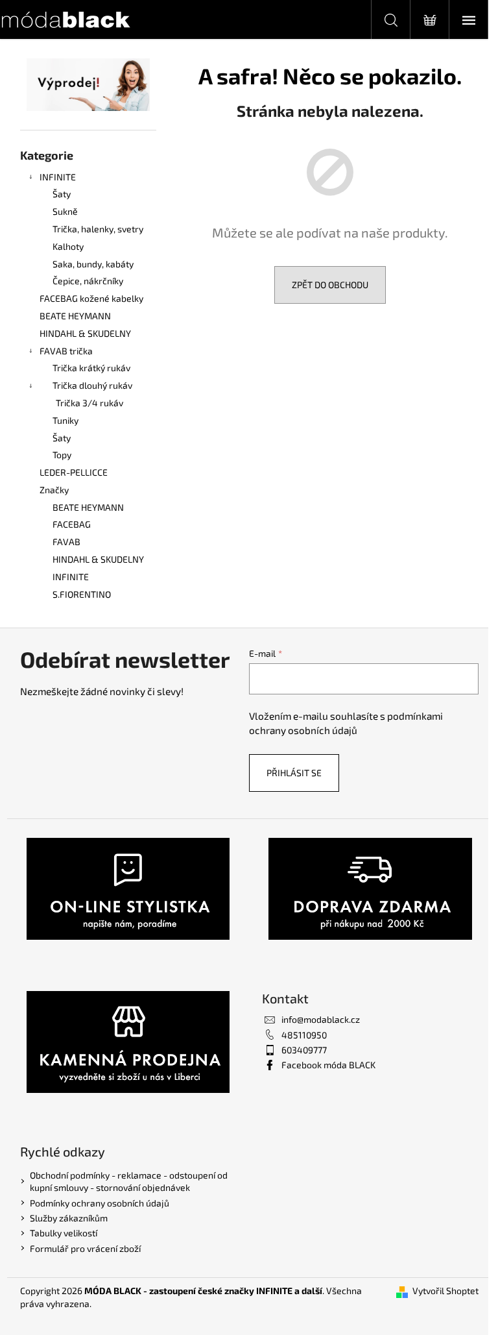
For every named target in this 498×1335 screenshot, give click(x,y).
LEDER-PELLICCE (74, 472)
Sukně (65, 211)
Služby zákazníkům (69, 1217)
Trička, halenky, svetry (98, 228)
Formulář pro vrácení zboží (85, 1248)
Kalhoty (68, 246)
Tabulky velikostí (63, 1232)
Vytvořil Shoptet (445, 1290)
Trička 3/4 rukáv (89, 402)
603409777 (304, 1049)
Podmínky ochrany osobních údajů (99, 1202)
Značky (54, 489)
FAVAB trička (66, 350)
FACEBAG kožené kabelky (91, 298)
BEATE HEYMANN (75, 315)
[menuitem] (88, 508)
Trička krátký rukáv (91, 367)
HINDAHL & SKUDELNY (85, 333)
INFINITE (58, 176)
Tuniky (65, 420)
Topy (62, 454)
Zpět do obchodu (330, 284)
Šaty (62, 193)
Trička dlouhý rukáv (92, 385)
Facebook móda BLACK (328, 1064)
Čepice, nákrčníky (88, 280)
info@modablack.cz (320, 1019)
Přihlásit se (294, 772)
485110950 (304, 1034)
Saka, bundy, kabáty (93, 263)
